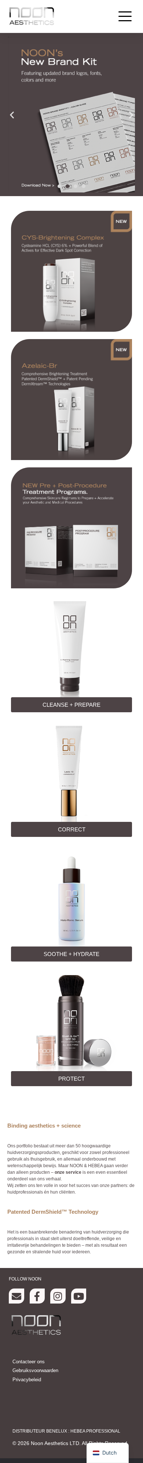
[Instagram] (58, 1296)
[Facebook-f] (37, 1296)
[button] (125, 16)
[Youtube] (79, 1296)
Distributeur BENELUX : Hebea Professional (66, 1431)
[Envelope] (16, 1296)
